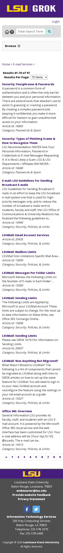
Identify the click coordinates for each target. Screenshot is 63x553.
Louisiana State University (41, 542)
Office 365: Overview (17, 411)
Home (6, 64)
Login (55, 21)
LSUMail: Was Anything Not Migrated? (30, 361)
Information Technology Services (31, 517)
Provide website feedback (31, 495)
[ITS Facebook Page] (27, 509)
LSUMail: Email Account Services (25, 235)
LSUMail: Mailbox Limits (19, 252)
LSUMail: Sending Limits (19, 298)
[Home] (7, 32)
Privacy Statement (31, 499)
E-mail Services (22, 64)
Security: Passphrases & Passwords (28, 84)
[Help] (12, 32)
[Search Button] (49, 31)
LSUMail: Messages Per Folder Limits (28, 273)
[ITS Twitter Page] (36, 509)
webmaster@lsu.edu (31, 491)
